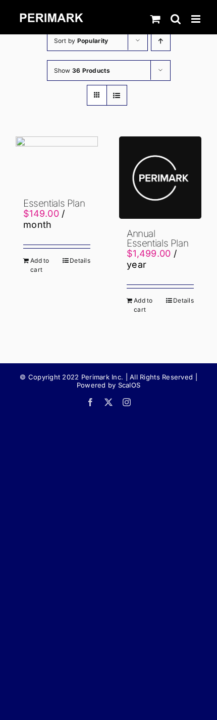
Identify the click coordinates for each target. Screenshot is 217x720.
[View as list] (117, 95)
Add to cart (39, 265)
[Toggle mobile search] (176, 19)
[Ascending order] (161, 40)
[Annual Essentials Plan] (160, 177)
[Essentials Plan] (57, 162)
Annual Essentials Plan (157, 238)
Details (80, 260)
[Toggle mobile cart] (155, 19)
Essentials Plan (54, 203)
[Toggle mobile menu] (196, 19)
